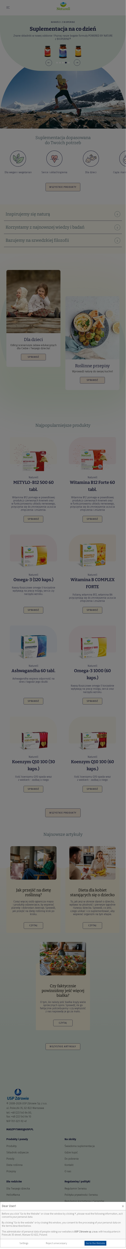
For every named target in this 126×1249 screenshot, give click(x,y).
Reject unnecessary (56, 1243)
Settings (23, 1243)
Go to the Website (95, 1243)
